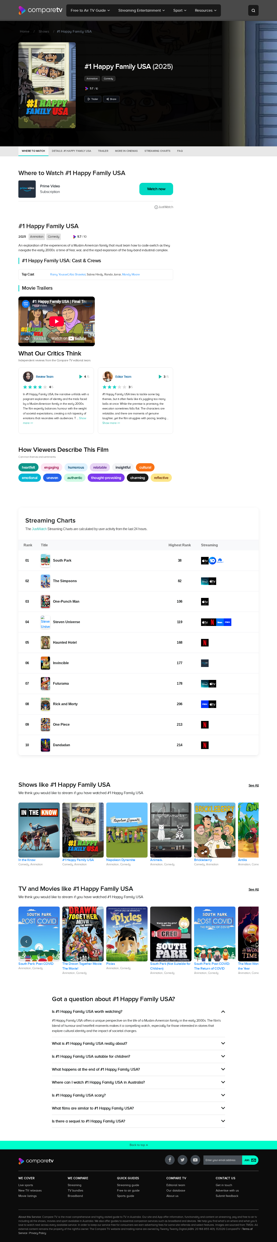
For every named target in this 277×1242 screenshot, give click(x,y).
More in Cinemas (126, 150)
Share (113, 99)
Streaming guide (128, 1185)
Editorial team (175, 1185)
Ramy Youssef (59, 274)
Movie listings (27, 1196)
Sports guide (125, 1196)
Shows (44, 31)
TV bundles (75, 1190)
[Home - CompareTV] (40, 10)
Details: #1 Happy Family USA (71, 150)
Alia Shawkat (77, 274)
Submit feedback (227, 1196)
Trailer (94, 99)
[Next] (251, 837)
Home (24, 31)
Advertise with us (227, 1190)
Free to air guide (128, 1190)
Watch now (156, 189)
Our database (175, 1190)
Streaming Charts (157, 150)
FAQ (180, 150)
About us (172, 1196)
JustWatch (165, 207)
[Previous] (26, 837)
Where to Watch (33, 150)
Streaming (74, 1185)
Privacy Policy (37, 1233)
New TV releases (30, 1190)
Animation (92, 78)
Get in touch (224, 1185)
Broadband (75, 1196)
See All (254, 785)
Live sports (25, 1185)
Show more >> (111, 423)
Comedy (108, 78)
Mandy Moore (131, 274)
